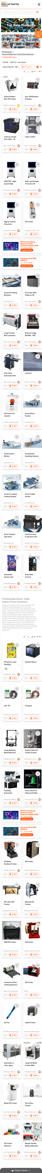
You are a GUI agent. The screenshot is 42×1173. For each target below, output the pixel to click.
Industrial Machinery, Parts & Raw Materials (17, 54)
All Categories (7, 52)
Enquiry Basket (21, 1170)
